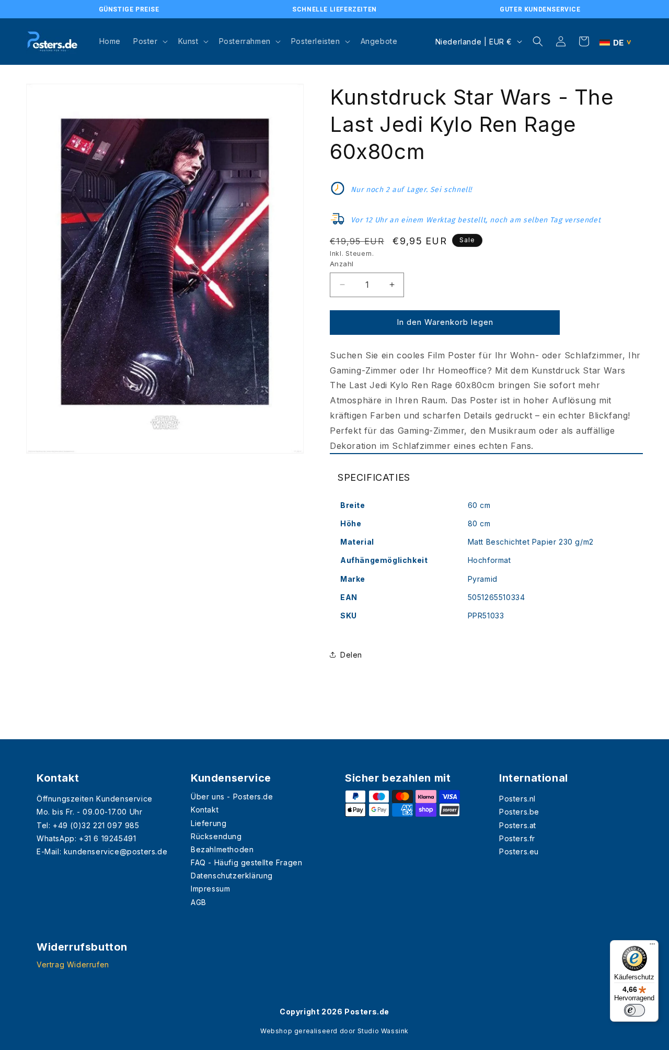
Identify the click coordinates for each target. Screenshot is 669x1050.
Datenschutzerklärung (232, 875)
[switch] (634, 1010)
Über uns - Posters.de (232, 796)
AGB (198, 902)
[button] (149, 41)
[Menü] (652, 946)
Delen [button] (351, 654)
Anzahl (341, 263)
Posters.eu (519, 851)
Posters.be (519, 811)
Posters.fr (517, 838)
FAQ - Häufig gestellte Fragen (246, 862)
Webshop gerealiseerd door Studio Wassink (334, 1031)
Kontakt (204, 809)
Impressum (210, 888)
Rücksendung (216, 836)
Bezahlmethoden (222, 849)
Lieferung (208, 823)
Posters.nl (517, 798)
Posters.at (517, 825)
